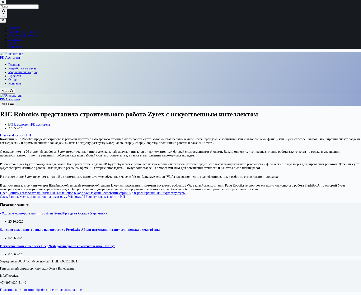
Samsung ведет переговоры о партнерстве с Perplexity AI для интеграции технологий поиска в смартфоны (80, 229)
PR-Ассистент (10, 57)
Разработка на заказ (22, 68)
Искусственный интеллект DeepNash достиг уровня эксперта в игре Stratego (57, 246)
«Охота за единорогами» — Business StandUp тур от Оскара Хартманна (53, 213)
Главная (14, 64)
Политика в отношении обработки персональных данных (41, 289)
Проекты (14, 76)
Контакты (15, 83)
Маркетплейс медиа (22, 72)
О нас (12, 79)
